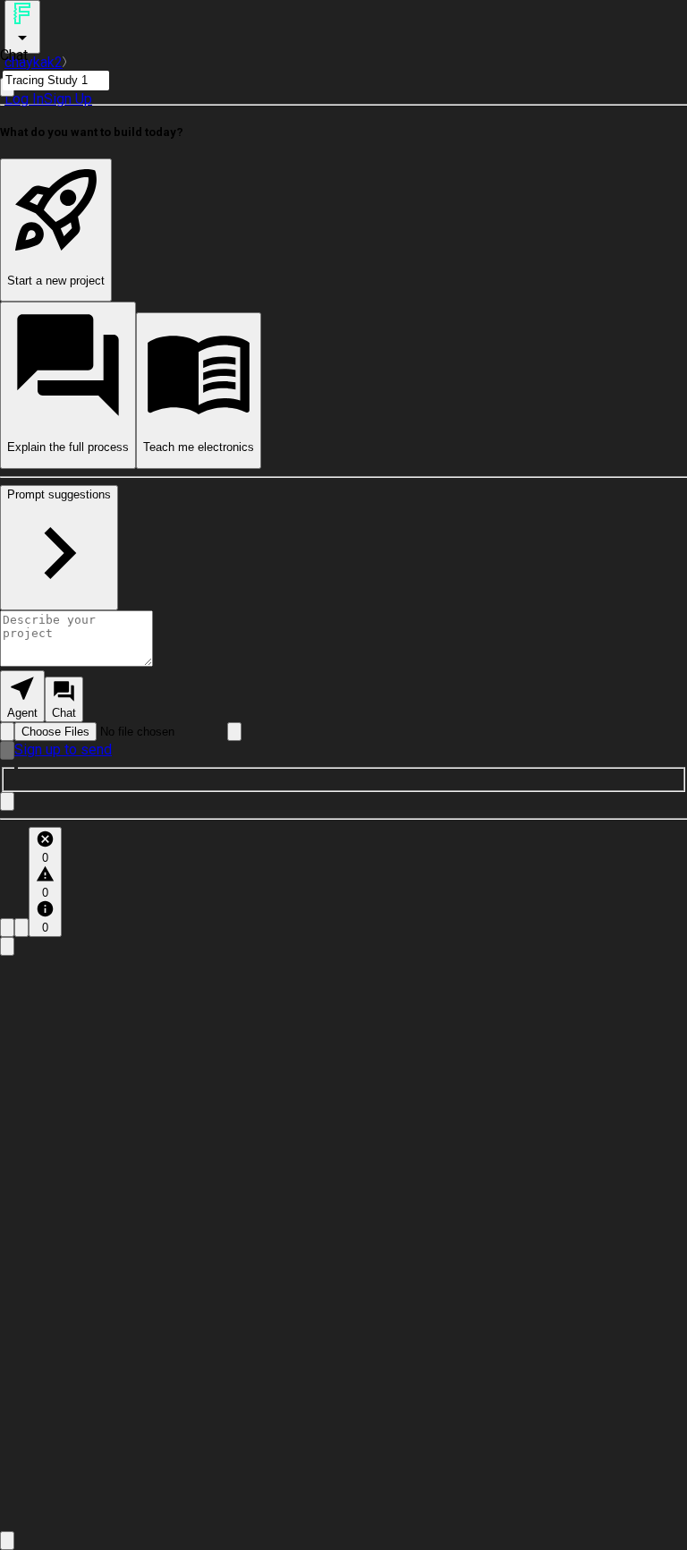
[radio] (22, 696)
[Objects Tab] (21, 927)
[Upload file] (7, 731)
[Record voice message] (7, 750)
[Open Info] (7, 946)
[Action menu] (22, 27)
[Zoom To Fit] (7, 1540)
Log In (24, 98)
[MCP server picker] (234, 731)
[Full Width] (7, 801)
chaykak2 (33, 62)
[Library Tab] (7, 927)
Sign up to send (63, 749)
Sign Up (68, 98)
